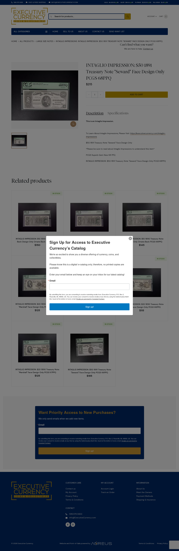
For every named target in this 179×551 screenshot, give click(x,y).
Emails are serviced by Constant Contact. (90, 299)
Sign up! (89, 306)
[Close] (130, 238)
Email (52, 281)
